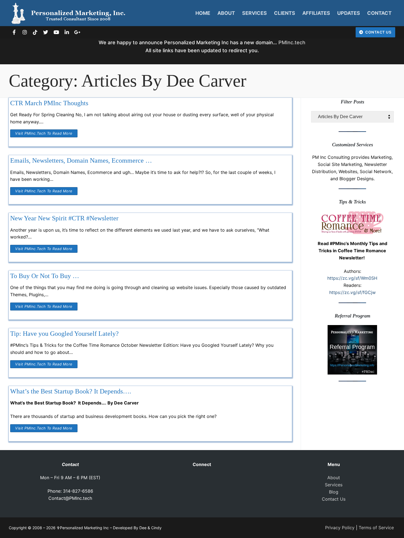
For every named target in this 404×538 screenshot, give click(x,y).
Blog (333, 492)
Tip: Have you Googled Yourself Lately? (64, 333)
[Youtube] (56, 32)
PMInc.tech (291, 42)
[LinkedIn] (66, 32)
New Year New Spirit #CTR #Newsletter (64, 218)
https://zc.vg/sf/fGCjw (352, 292)
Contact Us (378, 32)
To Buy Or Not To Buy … (44, 275)
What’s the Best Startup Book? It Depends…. (70, 391)
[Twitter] (45, 32)
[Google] (77, 32)
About (333, 477)
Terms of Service (376, 527)
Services (333, 484)
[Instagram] (24, 32)
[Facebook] (14, 32)
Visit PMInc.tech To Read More (44, 133)
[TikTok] (35, 32)
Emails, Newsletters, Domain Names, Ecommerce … (81, 160)
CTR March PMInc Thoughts (49, 103)
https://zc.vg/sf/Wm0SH (352, 278)
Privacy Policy (340, 527)
